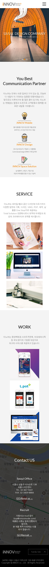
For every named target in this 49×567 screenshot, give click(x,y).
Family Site (36, 552)
